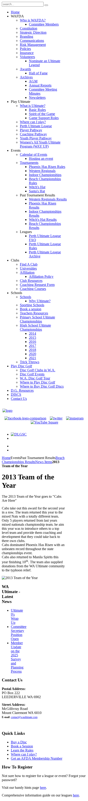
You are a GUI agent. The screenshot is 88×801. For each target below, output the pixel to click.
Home (6, 458)
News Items (43, 462)
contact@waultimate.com (24, 717)
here (43, 787)
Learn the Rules (22, 750)
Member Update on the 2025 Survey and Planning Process (17, 657)
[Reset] (46, 5)
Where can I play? (24, 754)
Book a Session (22, 746)
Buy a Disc (19, 742)
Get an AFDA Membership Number (36, 758)
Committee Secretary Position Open (18, 633)
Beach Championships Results (33, 460)
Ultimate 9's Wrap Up (17, 616)
